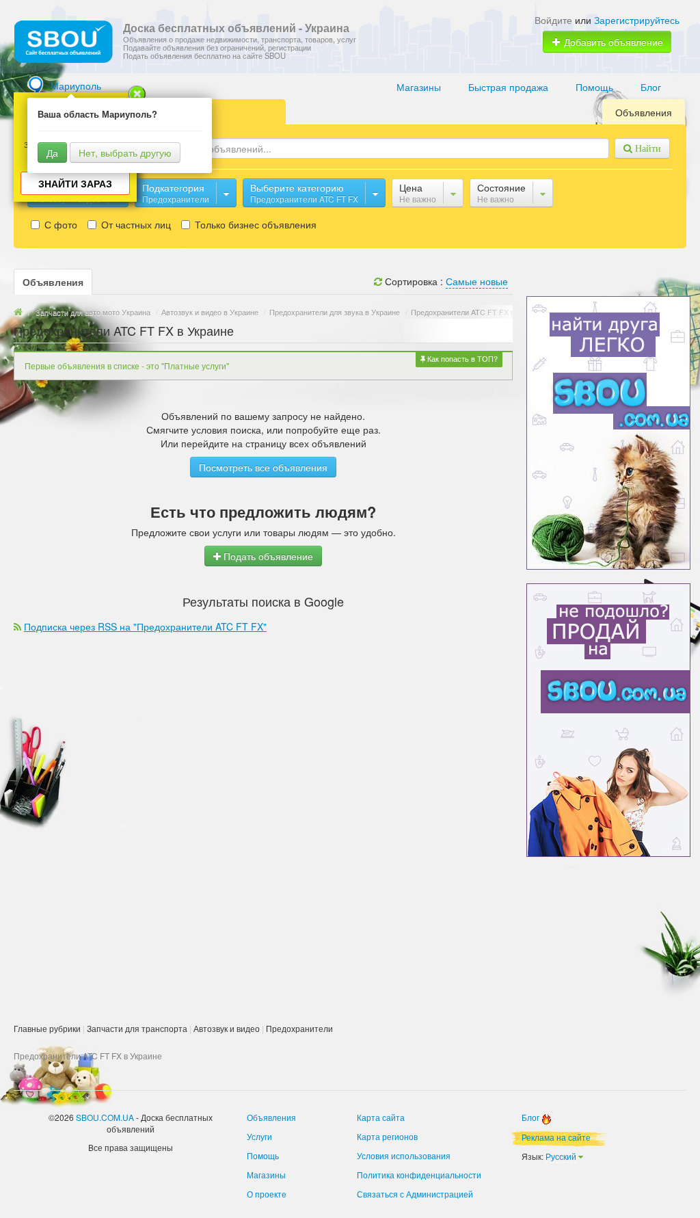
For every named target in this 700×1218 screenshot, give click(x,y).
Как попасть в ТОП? (461, 358)
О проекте (266, 1194)
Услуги (259, 1136)
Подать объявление (267, 556)
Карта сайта (381, 1117)
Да (52, 152)
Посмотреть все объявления (263, 467)
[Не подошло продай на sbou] (608, 719)
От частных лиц (134, 224)
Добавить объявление (612, 42)
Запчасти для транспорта (137, 1028)
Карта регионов (387, 1136)
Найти (646, 148)
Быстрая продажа (508, 87)
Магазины (418, 87)
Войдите (553, 20)
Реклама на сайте (556, 1137)
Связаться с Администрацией (415, 1194)
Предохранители (299, 1028)
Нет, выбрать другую (125, 152)
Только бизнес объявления (254, 224)
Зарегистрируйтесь (636, 20)
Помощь (594, 87)
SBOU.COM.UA (105, 1117)
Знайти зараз (75, 183)
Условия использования (403, 1155)
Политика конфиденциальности (419, 1174)
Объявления (643, 112)
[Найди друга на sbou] (608, 431)
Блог (651, 87)
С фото (59, 224)
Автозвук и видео (226, 1028)
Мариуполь (76, 85)
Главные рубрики (47, 1028)
